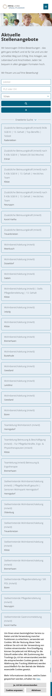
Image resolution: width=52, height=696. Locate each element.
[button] (26, 119)
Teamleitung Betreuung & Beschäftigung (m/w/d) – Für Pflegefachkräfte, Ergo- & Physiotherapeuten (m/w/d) (25, 443)
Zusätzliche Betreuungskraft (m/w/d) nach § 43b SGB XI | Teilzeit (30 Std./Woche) (25, 152)
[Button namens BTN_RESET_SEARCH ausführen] (26, 110)
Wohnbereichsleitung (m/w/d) (20, 244)
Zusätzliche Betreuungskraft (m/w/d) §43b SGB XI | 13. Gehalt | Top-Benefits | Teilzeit (25, 131)
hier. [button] (38, 678)
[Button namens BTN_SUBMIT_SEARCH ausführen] (26, 103)
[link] (26, 134)
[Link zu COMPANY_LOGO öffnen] (13, 6)
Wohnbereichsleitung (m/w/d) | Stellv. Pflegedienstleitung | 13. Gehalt (23, 290)
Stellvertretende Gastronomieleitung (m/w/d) (23, 618)
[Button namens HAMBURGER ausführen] (45, 6)
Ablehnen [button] (36, 690)
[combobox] (26, 96)
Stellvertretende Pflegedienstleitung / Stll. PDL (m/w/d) (25, 581)
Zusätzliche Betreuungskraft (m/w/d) (22, 215)
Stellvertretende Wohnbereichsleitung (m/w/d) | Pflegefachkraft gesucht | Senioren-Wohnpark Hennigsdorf (23, 485)
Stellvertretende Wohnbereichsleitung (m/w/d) (23, 506)
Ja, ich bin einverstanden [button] (25, 685)
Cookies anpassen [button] (14, 690)
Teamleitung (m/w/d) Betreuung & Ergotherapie (21, 464)
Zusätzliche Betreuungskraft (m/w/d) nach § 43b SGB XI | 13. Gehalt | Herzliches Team (25, 173)
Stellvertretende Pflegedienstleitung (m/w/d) (22, 600)
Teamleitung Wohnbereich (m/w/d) (22, 425)
